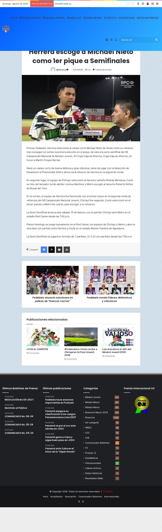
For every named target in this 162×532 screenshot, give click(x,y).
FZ (86, 448)
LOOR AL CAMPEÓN (37, 349)
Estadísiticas (91, 458)
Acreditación (56, 496)
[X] (51, 250)
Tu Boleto (110, 17)
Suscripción (70, 496)
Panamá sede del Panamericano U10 (73, 3)
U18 (87, 437)
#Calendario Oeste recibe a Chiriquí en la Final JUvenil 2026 (80, 352)
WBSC (88, 427)
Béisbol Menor (93, 17)
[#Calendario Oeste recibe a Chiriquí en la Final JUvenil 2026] (80, 336)
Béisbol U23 (74, 17)
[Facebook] (44, 250)
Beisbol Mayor (31, 17)
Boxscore (90, 417)
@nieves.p (61, 69)
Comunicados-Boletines (97, 443)
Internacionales (93, 463)
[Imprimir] (67, 250)
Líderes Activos (93, 468)
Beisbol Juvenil (55, 17)
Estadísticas (126, 17)
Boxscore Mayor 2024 (96, 412)
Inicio (13, 17)
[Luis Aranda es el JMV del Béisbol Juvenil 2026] (118, 336)
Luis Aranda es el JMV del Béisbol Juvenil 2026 (116, 351)
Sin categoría (92, 422)
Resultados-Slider (94, 478)
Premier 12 (90, 453)
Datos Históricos (148, 17)
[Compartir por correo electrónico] (59, 250)
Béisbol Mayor (92, 402)
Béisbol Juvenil (92, 397)
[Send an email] (67, 69)
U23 (87, 432)
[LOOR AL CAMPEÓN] (43, 336)
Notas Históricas (93, 473)
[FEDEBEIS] (5, 29)
